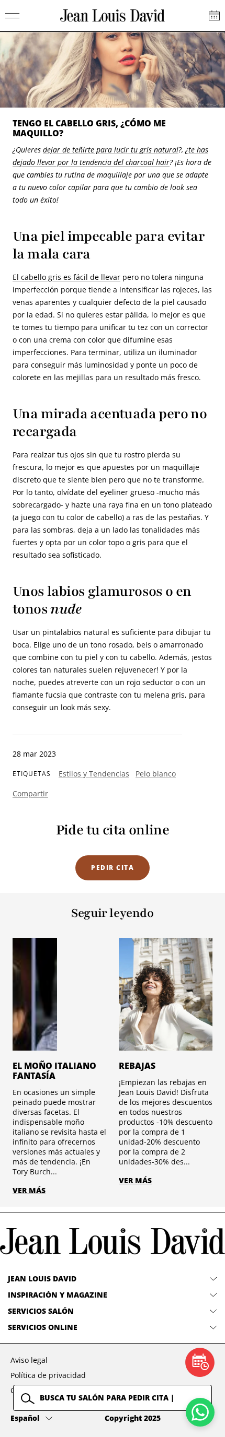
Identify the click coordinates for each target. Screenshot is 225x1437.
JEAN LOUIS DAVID (42, 1278)
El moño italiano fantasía (54, 1070)
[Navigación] (12, 16)
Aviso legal (29, 1360)
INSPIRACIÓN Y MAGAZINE (57, 1295)
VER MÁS (29, 1190)
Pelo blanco (156, 774)
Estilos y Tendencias (94, 774)
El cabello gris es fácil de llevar (66, 277)
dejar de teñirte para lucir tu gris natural (110, 150)
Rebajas (137, 1065)
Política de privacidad (48, 1375)
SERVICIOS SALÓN (41, 1311)
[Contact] (214, 15)
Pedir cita (112, 867)
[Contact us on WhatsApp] (200, 1412)
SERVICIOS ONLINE (42, 1327)
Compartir (30, 793)
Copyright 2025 (133, 1418)
